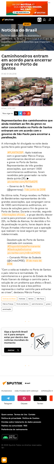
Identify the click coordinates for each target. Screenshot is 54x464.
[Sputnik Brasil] (8, 21)
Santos (31, 299)
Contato (31, 414)
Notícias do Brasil (9, 299)
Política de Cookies (30, 418)
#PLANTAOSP (15, 152)
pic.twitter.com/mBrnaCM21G (24, 252)
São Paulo (40, 299)
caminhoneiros (37, 304)
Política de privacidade (11, 418)
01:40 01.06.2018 (8, 74)
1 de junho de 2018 (35, 189)
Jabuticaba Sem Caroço (26, 391)
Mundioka (6, 391)
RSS (25, 425)
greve (48, 304)
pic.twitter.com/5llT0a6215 (22, 181)
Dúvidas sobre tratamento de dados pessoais (21, 422)
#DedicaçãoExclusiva (19, 249)
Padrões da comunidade (11, 425)
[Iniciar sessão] (44, 19)
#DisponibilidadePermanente (24, 246)
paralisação (7, 309)
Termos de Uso (20, 414)
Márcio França (8, 304)
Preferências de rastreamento (14, 429)
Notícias (22, 299)
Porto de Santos (22, 304)
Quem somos (7, 414)
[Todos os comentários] (4, 460)
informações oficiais (13, 214)
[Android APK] (9, 437)
